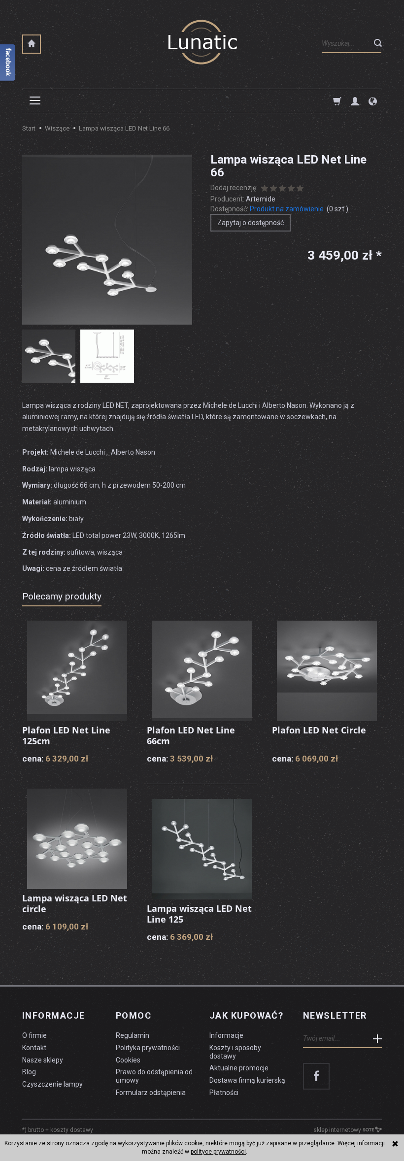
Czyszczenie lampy (52, 1084)
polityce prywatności (218, 1151)
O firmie (34, 1035)
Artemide (260, 199)
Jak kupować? (246, 1016)
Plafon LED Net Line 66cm (191, 735)
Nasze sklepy (42, 1060)
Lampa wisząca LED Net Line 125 (199, 913)
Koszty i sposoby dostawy (235, 1052)
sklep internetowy (337, 1130)
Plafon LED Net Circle (319, 730)
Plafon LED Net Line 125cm (66, 735)
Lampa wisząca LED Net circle (74, 903)
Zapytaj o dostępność (250, 223)
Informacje (53, 1016)
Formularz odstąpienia (151, 1092)
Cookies (128, 1060)
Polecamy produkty (61, 596)
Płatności (223, 1092)
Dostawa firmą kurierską (247, 1080)
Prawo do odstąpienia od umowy (154, 1076)
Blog (29, 1072)
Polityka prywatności (148, 1048)
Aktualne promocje (239, 1068)
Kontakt (34, 1048)
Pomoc (133, 1016)
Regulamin (132, 1035)
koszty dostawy (71, 1130)
